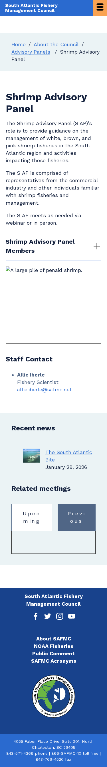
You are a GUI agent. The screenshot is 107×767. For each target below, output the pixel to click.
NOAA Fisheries (53, 646)
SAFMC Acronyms (53, 661)
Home (18, 44)
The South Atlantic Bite (68, 456)
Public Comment (53, 653)
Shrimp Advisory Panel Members (40, 246)
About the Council (56, 44)
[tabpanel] (53, 542)
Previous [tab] (77, 517)
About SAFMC (53, 639)
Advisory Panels (30, 52)
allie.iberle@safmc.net (44, 389)
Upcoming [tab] (32, 517)
